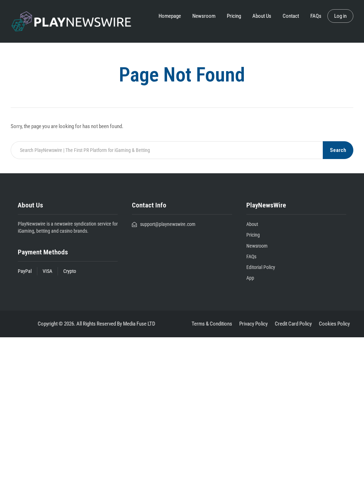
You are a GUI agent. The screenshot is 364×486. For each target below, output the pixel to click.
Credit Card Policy (293, 324)
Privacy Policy (253, 324)
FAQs (315, 16)
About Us (261, 16)
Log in (340, 16)
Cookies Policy (334, 324)
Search (338, 150)
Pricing (234, 16)
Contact (291, 16)
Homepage (170, 16)
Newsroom (203, 16)
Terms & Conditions (212, 324)
